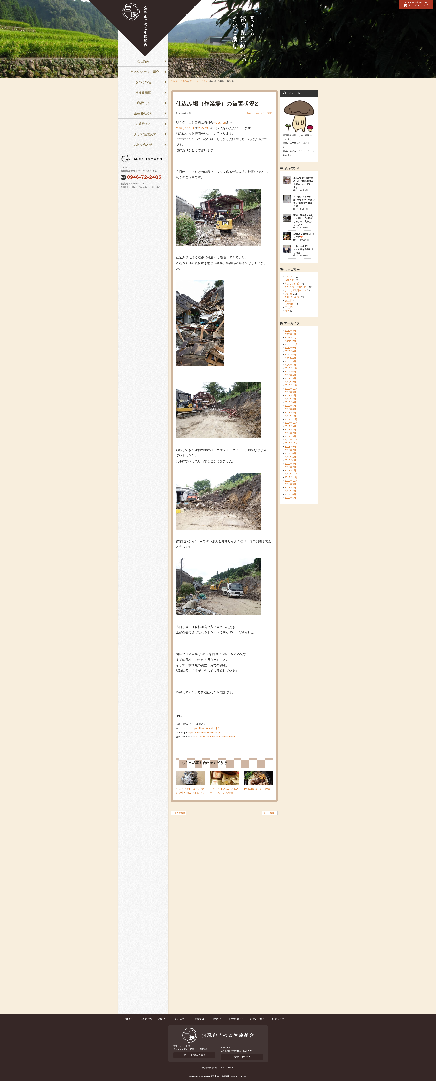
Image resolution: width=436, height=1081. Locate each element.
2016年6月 (290, 453)
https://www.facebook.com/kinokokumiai (214, 736)
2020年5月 (290, 354)
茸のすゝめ (194, 81)
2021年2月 (290, 341)
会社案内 (143, 61)
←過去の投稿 (178, 813)
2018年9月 (290, 392)
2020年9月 (290, 347)
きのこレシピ (292, 283)
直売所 (288, 307)
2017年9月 (290, 426)
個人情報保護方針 (210, 1067)
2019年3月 (290, 378)
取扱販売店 (143, 92)
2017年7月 (290, 433)
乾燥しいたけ (185, 128)
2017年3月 (290, 436)
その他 (256, 113)
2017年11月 (291, 419)
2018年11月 (291, 385)
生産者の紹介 (143, 113)
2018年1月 (290, 416)
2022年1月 (290, 334)
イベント (289, 276)
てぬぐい (204, 128)
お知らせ (203, 81)
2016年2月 (290, 467)
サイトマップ (227, 1067)
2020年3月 (290, 361)
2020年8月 (290, 351)
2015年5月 (290, 497)
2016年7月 (290, 450)
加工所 (288, 300)
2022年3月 (290, 330)
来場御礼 (289, 304)
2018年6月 (290, 402)
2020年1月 (290, 364)
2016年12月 (291, 439)
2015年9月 (290, 484)
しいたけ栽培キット (295, 290)
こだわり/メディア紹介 (143, 71)
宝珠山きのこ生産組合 (145, 28)
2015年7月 (290, 491)
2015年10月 (291, 480)
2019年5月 (290, 375)
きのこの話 (143, 82)
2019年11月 (291, 368)
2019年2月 (290, 382)
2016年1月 (290, 470)
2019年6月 (290, 371)
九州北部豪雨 (266, 113)
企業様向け (143, 123)
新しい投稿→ (270, 813)
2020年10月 (291, 344)
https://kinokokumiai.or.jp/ (205, 728)
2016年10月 (291, 443)
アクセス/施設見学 (143, 134)
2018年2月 (290, 412)
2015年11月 (291, 477)
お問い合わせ (143, 144)
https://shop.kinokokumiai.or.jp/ (204, 732)
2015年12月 (291, 474)
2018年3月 (290, 409)
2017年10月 (291, 422)
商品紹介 (143, 103)
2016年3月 (290, 463)
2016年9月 (290, 446)
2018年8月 (290, 395)
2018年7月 (290, 399)
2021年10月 (291, 337)
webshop (219, 122)
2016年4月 (290, 460)
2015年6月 (290, 494)
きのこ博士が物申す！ (296, 287)
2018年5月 (290, 405)
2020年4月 (290, 358)
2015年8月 (290, 487)
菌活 (287, 310)
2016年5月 (290, 457)
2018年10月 (291, 388)
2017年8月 (290, 429)
